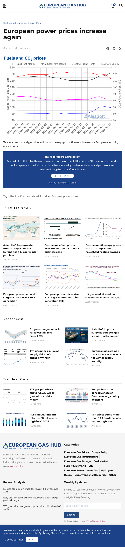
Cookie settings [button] (14, 539)
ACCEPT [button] (32, 539)
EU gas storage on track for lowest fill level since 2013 (45, 333)
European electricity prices (35, 196)
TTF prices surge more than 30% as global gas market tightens (106, 418)
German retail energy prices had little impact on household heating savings (103, 248)
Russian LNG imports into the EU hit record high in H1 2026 (43, 418)
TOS (87, 521)
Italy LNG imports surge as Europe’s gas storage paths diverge (105, 333)
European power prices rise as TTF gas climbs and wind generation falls (61, 297)
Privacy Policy (99, 521)
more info (16, 466)
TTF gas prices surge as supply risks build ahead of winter (44, 354)
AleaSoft (14, 196)
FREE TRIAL (62, 175)
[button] (108, 48)
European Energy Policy (29, 23)
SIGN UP (71, 515)
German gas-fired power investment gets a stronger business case (61, 248)
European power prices (65, 196)
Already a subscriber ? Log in (62, 183)
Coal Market (9, 23)
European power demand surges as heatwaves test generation (19, 297)
